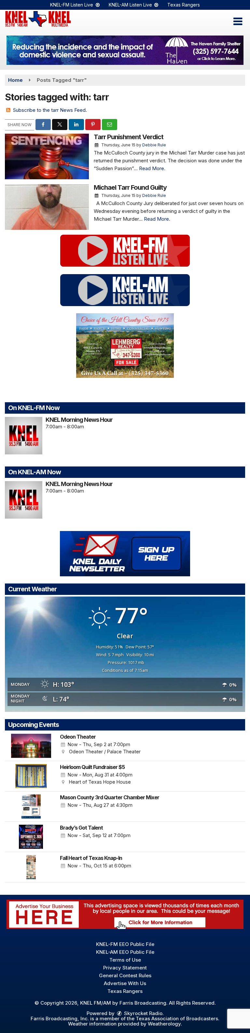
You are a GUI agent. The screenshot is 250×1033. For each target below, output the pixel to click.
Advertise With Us (125, 983)
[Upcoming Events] (31, 746)
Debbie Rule (154, 144)
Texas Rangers (183, 4)
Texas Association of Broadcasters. (177, 1018)
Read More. (152, 168)
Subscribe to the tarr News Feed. (50, 110)
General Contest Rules (125, 975)
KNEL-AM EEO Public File (125, 952)
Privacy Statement (125, 968)
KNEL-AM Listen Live (131, 4)
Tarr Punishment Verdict (128, 137)
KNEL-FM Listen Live (72, 4)
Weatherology (164, 1024)
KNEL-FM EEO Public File (125, 944)
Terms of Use (125, 960)
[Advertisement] (125, 50)
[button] (237, 21)
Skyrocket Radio (142, 1013)
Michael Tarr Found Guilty (130, 187)
